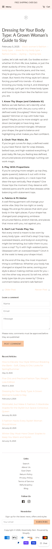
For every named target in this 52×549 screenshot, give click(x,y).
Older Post (10, 289)
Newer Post (41, 289)
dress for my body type (28, 50)
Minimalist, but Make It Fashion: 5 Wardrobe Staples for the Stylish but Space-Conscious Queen (25, 408)
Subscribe (42, 522)
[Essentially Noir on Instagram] (28, 502)
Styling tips (35, 54)
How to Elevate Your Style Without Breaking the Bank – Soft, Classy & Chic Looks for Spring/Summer (25, 365)
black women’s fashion (34, 46)
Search (26, 464)
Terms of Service (26, 481)
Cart (48, 7)
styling (22, 54)
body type (7, 50)
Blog (26, 488)
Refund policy (26, 485)
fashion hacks (9, 54)
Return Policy (26, 474)
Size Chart (26, 471)
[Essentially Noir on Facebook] (23, 502)
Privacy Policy (26, 478)
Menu (8, 7)
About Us (26, 467)
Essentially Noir (29, 530)
